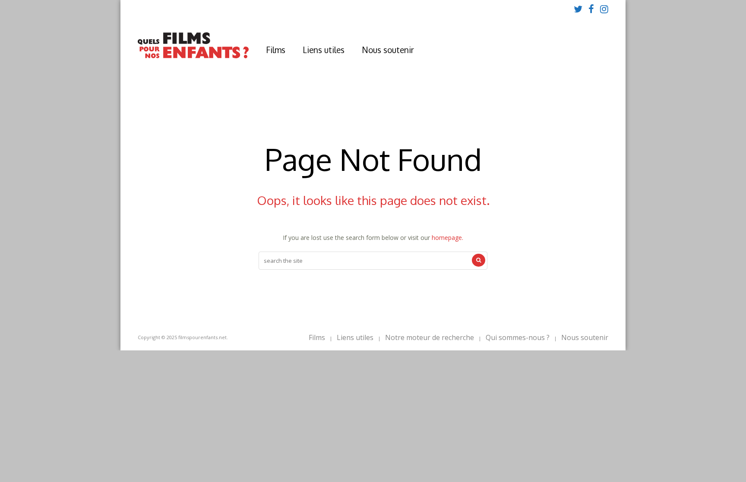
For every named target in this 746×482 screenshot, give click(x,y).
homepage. (447, 237)
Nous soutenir (388, 49)
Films (275, 49)
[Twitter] (578, 8)
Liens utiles (324, 49)
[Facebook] (591, 8)
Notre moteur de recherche (429, 337)
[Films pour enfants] (193, 56)
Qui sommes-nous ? (518, 337)
